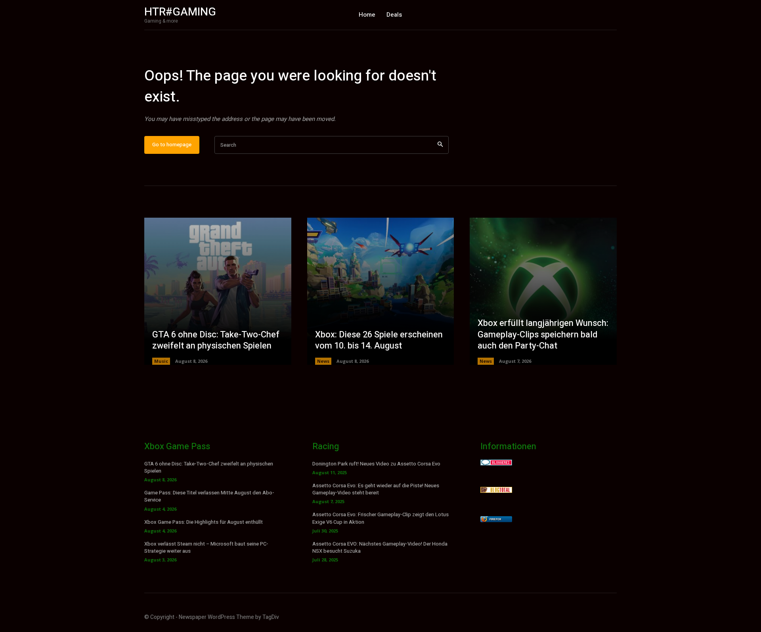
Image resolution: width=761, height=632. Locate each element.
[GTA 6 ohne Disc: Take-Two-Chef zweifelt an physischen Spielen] (217, 291)
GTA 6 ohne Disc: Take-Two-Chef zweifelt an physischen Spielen (215, 340)
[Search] (440, 145)
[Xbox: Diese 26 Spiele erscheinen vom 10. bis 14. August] (380, 291)
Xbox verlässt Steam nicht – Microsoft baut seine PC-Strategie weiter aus (206, 547)
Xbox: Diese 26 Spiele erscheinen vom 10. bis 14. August (379, 340)
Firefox (495, 519)
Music (161, 361)
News (323, 361)
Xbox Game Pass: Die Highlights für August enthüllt (203, 522)
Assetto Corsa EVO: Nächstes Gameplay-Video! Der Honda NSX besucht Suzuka (379, 547)
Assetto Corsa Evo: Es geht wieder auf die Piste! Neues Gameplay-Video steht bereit (375, 489)
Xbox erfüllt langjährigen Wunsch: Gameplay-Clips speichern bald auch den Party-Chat (543, 334)
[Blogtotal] (496, 490)
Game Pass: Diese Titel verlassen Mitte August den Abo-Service (209, 496)
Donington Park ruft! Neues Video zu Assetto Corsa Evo (376, 463)
